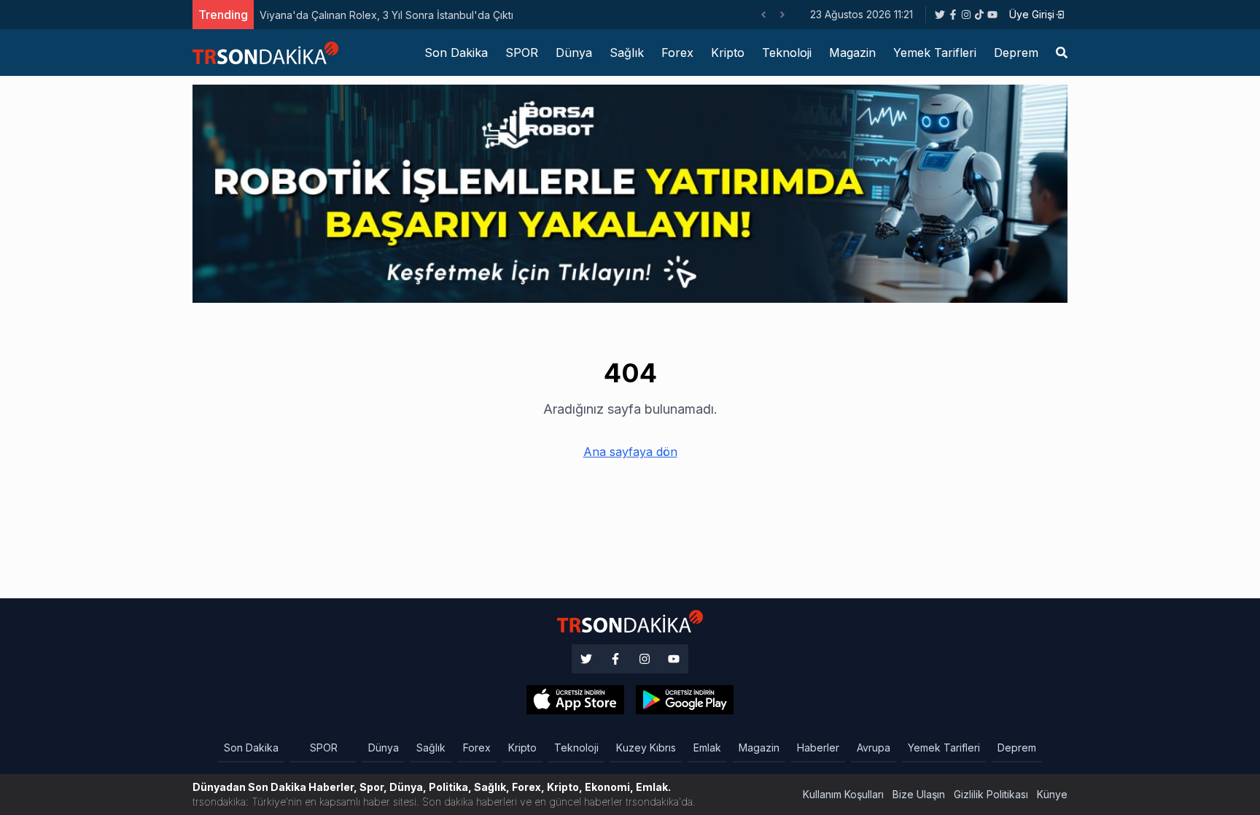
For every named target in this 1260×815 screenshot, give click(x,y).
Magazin (852, 52)
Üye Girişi (1031, 14)
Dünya (574, 52)
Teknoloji (787, 52)
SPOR (521, 52)
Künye (1052, 794)
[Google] (575, 699)
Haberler (818, 747)
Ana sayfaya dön (630, 451)
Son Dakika (456, 52)
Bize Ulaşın (918, 794)
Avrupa (873, 747)
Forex (677, 52)
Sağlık (627, 52)
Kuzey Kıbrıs (646, 747)
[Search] (1062, 52)
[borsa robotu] (630, 192)
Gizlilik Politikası (991, 794)
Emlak (707, 747)
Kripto (727, 52)
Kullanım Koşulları (843, 794)
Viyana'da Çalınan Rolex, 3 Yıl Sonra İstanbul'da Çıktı (386, 15)
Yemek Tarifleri (934, 52)
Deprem (1016, 52)
